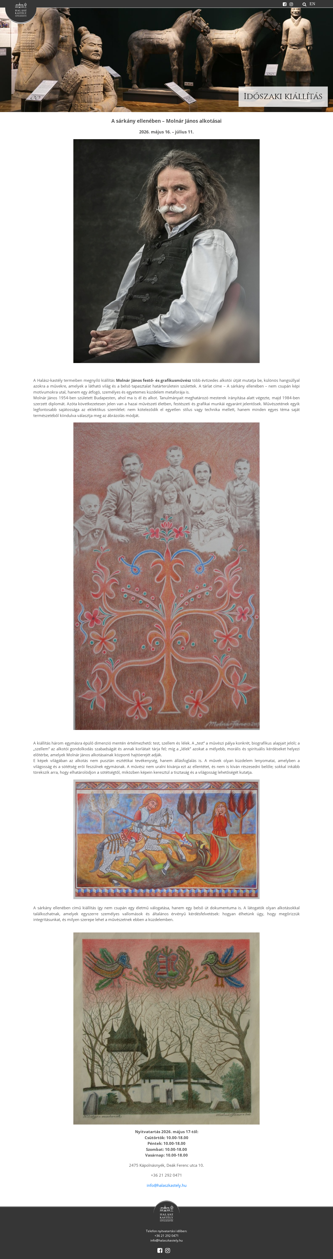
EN (312, 4)
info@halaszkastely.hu (167, 1185)
